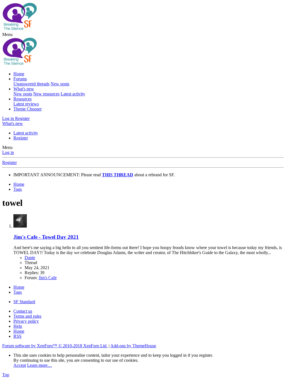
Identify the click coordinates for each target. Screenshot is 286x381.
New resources (46, 93)
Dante (30, 257)
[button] (7, 34)
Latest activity (73, 93)
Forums (20, 78)
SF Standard (24, 301)
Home (18, 73)
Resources (22, 99)
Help (17, 326)
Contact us (22, 311)
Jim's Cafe (48, 277)
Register (20, 138)
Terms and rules (27, 316)
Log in (8, 152)
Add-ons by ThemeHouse (133, 345)
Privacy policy (26, 321)
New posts (60, 83)
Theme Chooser (27, 109)
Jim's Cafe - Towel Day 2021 (46, 237)
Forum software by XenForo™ (55, 345)
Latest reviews (26, 104)
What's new (23, 88)
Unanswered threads (31, 83)
